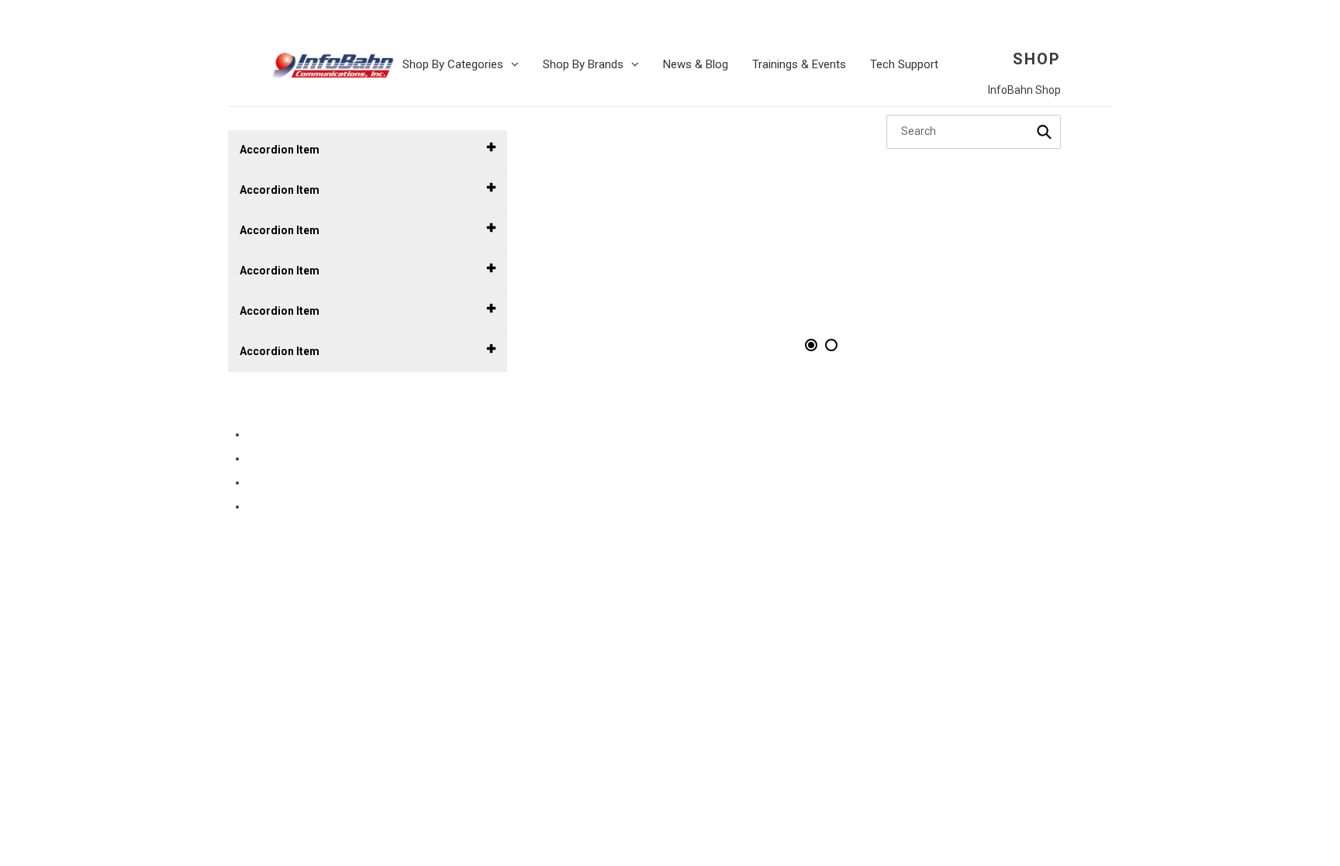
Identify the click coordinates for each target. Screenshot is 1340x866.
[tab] (811, 345)
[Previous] (576, 246)
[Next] (1065, 246)
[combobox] (973, 132)
